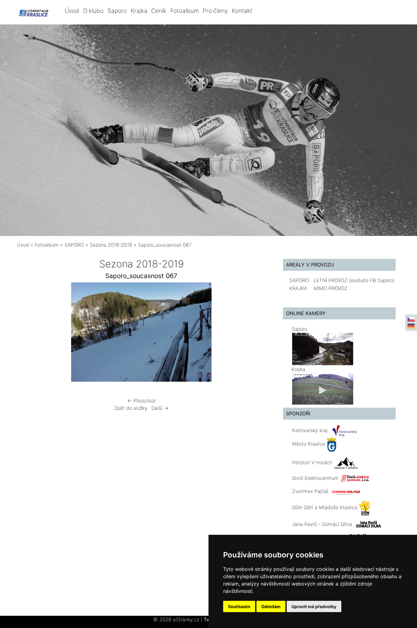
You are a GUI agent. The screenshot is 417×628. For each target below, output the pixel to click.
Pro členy (215, 10)
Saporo (117, 10)
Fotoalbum (184, 10)
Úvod (72, 10)
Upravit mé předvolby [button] (314, 606)
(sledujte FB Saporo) (371, 280)
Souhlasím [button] (239, 606)
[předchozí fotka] (27, 333)
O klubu (93, 10)
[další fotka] (256, 333)
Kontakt (242, 10)
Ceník (158, 10)
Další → (160, 408)
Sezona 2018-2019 (111, 245)
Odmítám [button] (271, 606)
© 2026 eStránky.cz (177, 619)
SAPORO (74, 245)
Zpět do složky (130, 408)
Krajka (139, 10)
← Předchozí (141, 401)
